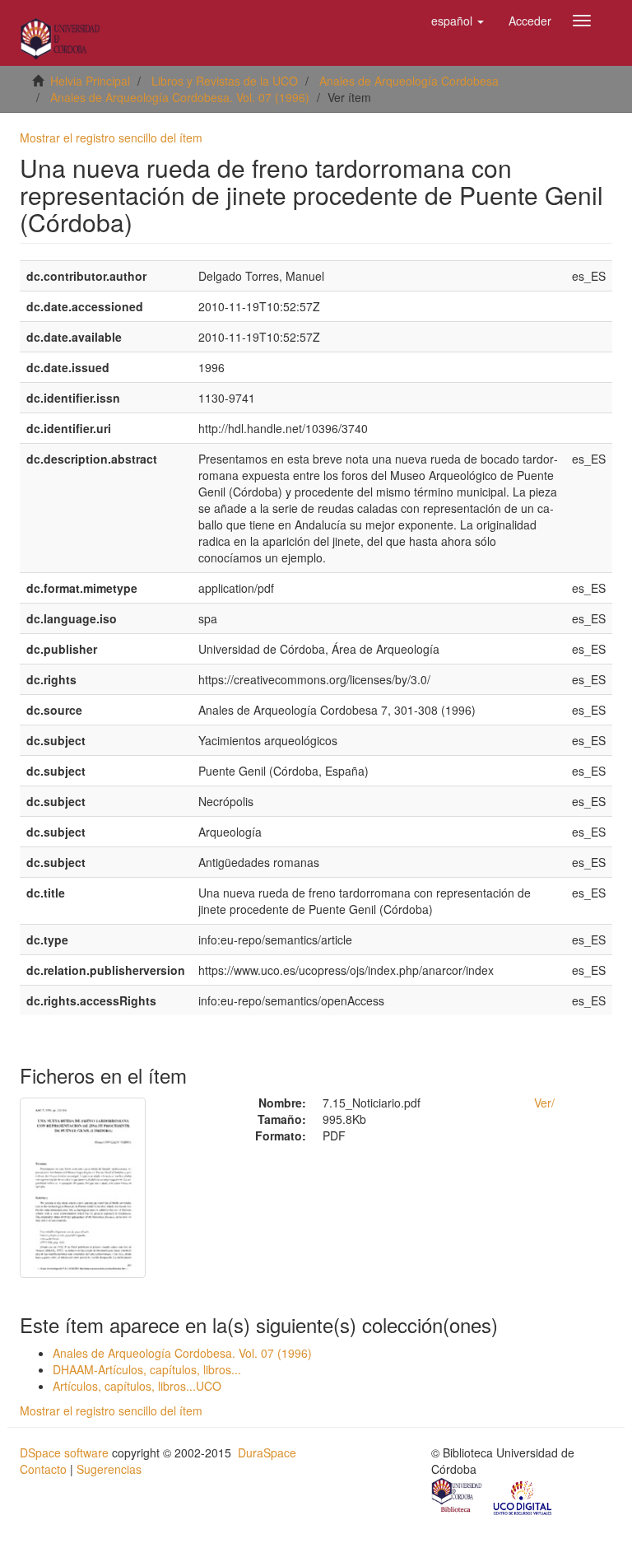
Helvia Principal (90, 80)
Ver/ (544, 1102)
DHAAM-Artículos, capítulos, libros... (147, 1369)
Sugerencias (109, 1469)
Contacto (43, 1469)
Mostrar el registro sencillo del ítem (111, 137)
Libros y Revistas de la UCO (224, 80)
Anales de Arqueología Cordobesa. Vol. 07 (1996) (179, 97)
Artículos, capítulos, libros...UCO (137, 1386)
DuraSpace (267, 1452)
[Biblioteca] (457, 1497)
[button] (457, 20)
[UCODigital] (523, 1497)
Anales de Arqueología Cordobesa (409, 80)
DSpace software (64, 1452)
